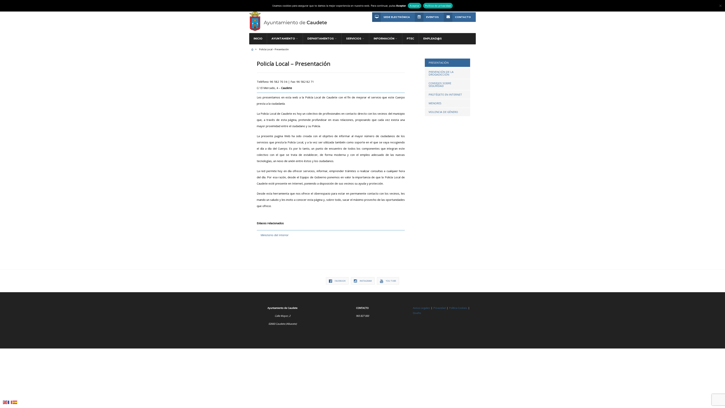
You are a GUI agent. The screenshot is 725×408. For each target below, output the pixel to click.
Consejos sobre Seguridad (440, 84)
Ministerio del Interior (275, 235)
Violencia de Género (443, 112)
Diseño (417, 313)
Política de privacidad (438, 5)
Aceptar (414, 5)
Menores (435, 103)
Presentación (439, 62)
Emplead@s (432, 38)
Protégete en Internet (445, 94)
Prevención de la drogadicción (441, 73)
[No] (720, 6)
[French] (10, 402)
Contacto (463, 17)
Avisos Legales (421, 308)
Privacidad (439, 308)
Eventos (432, 17)
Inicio (258, 38)
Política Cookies (458, 308)
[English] (5, 402)
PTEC (410, 38)
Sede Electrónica (396, 17)
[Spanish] (15, 402)
